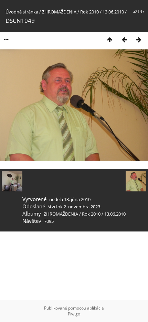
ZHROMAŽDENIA (59, 12)
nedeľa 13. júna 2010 (70, 199)
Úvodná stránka (22, 12)
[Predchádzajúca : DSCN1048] (124, 40)
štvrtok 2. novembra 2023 (74, 206)
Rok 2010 (89, 12)
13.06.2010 (113, 12)
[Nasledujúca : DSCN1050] (138, 40)
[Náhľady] (110, 40)
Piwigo (74, 314)
